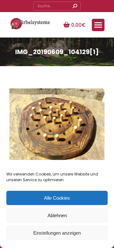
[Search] (75, 6)
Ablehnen (57, 215)
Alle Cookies (57, 198)
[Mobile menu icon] (98, 25)
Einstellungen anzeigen (57, 233)
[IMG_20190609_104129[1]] (57, 124)
